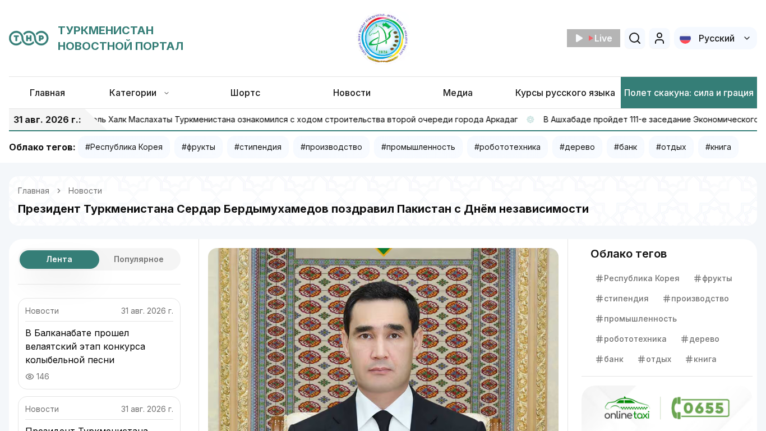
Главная (33, 190)
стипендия (626, 298)
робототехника (635, 338)
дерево (704, 338)
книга (705, 359)
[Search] (635, 38)
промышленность (640, 318)
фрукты (717, 278)
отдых (658, 359)
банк (614, 359)
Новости (85, 190)
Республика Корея (642, 278)
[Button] (659, 38)
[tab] (59, 259)
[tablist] (99, 259)
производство (700, 298)
